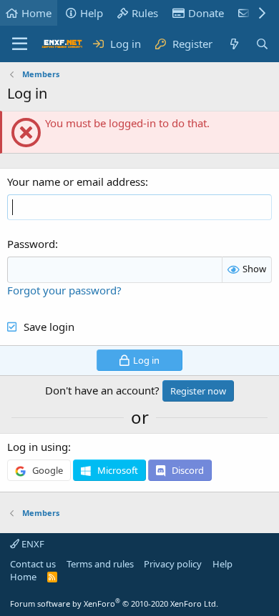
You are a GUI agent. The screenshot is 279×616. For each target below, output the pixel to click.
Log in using (37, 446)
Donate (206, 13)
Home (36, 13)
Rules (145, 13)
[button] (19, 44)
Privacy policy (173, 563)
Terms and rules (100, 563)
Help (91, 13)
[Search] (262, 44)
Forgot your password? (64, 290)
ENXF (31, 543)
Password (31, 244)
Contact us (33, 563)
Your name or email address (76, 181)
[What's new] (234, 44)
